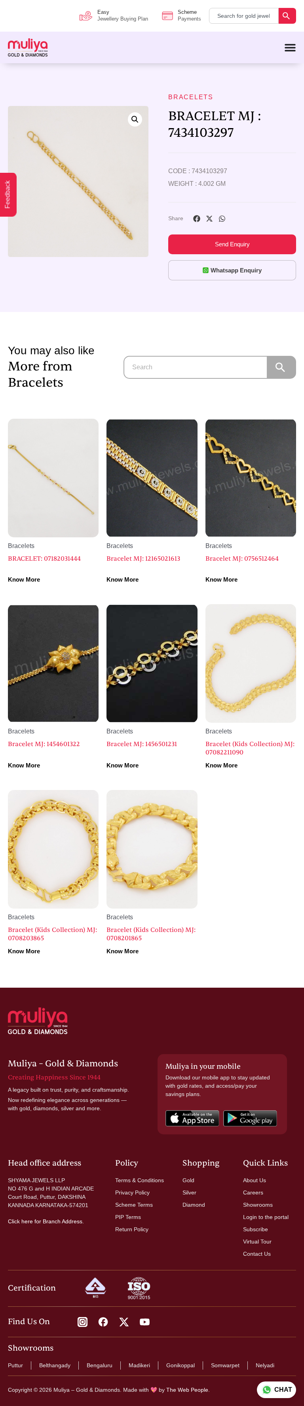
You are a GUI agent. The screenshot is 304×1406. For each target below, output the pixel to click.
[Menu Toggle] (290, 47)
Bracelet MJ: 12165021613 (143, 559)
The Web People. (188, 1390)
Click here (20, 1221)
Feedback (7, 195)
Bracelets (190, 97)
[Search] (287, 16)
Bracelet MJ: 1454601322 (44, 744)
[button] (135, 119)
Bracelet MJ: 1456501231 (141, 744)
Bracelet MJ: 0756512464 (242, 559)
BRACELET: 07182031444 (44, 559)
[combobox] (244, 16)
